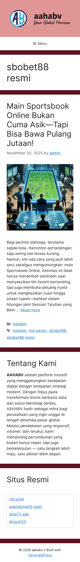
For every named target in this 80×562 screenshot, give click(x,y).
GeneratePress (40, 555)
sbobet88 (57, 330)
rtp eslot (16, 499)
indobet (19, 324)
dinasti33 (17, 521)
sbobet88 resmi (21, 337)
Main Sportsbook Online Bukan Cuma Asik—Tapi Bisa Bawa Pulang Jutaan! (39, 124)
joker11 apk (19, 514)
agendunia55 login (25, 506)
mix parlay (38, 330)
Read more (30, 310)
